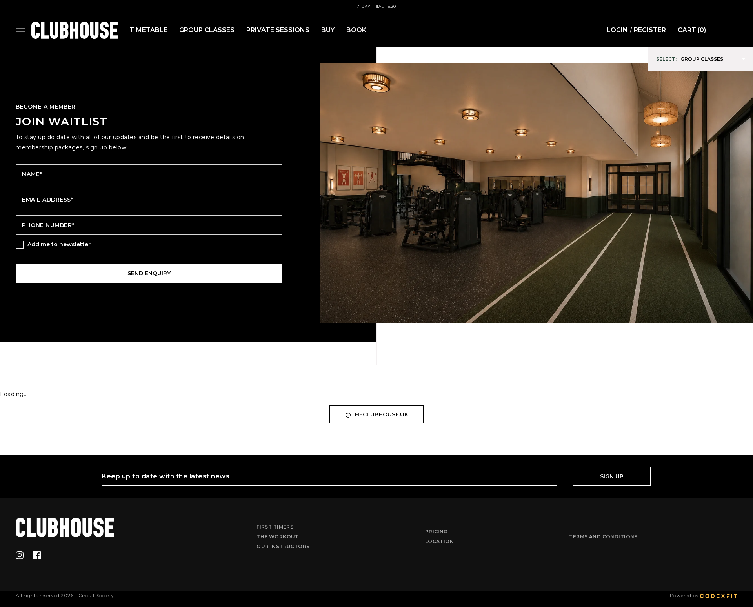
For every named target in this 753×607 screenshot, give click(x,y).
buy (328, 30)
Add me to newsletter (59, 244)
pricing (436, 531)
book (356, 30)
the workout (277, 537)
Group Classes (207, 30)
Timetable (148, 30)
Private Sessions (277, 30)
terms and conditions (603, 537)
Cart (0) (692, 30)
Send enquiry (149, 273)
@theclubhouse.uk (376, 414)
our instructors (282, 546)
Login (617, 30)
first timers (274, 527)
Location (439, 541)
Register (650, 30)
